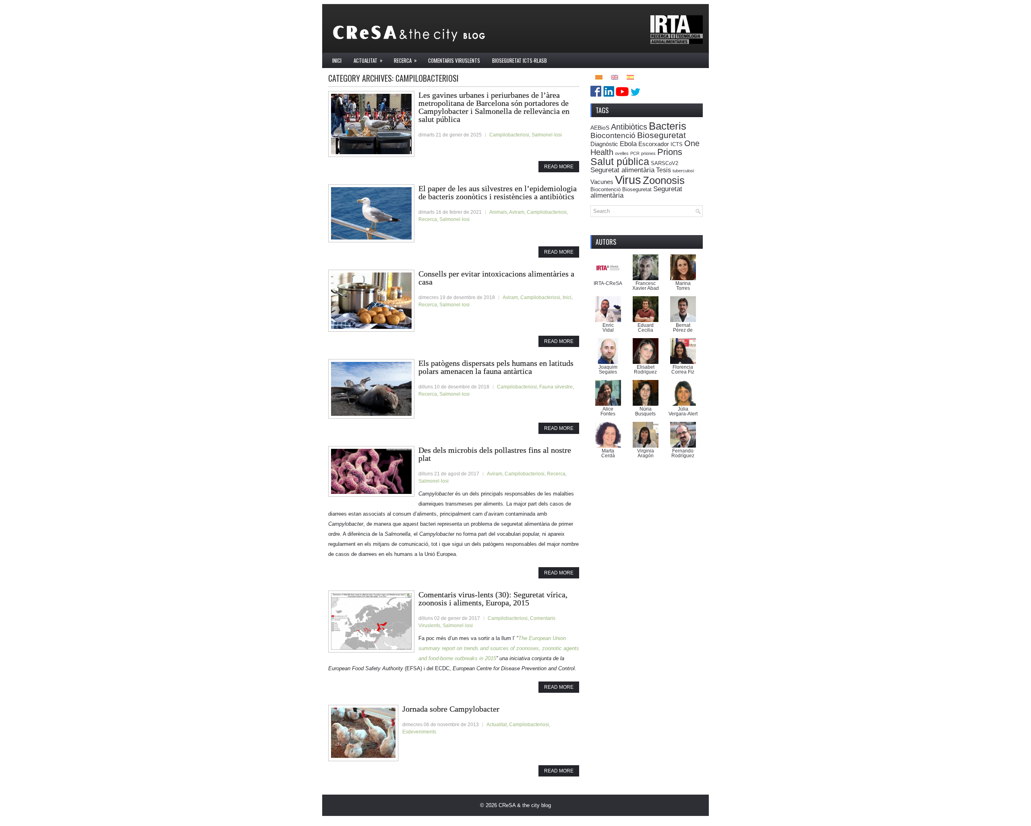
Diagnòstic (604, 143)
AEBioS (599, 127)
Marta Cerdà (608, 453)
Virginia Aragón (645, 453)
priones (648, 153)
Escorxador (653, 143)
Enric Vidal (608, 327)
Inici (337, 60)
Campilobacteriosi (509, 135)
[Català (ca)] (598, 77)
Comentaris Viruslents (454, 60)
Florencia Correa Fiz (682, 369)
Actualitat (368, 60)
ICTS (677, 144)
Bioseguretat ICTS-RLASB (519, 60)
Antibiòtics (629, 126)
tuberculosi (683, 170)
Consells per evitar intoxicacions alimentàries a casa (496, 277)
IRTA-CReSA (608, 283)
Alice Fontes (607, 411)
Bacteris (667, 126)
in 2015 (487, 658)
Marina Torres (683, 286)
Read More (558, 166)
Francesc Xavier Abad (645, 286)
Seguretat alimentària (622, 170)
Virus (628, 179)
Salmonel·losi (547, 135)
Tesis (663, 169)
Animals (498, 212)
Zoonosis (664, 180)
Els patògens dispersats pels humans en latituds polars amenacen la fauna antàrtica (495, 367)
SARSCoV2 (664, 163)
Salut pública (619, 161)
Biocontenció (613, 135)
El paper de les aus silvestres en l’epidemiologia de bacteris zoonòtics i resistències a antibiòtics (497, 192)
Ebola (628, 144)
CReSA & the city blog (525, 805)
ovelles (622, 153)
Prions (669, 152)
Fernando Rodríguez (682, 453)
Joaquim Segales (607, 369)
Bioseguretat (661, 135)
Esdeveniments (419, 732)
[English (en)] (614, 77)
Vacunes (601, 181)
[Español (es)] (630, 77)
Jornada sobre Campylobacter (450, 708)
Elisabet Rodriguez (645, 369)
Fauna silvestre (556, 387)
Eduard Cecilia (646, 327)
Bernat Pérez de (683, 327)
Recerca (405, 60)
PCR (635, 153)
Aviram (516, 212)
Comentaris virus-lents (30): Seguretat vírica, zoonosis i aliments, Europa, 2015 (492, 598)
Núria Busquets (645, 411)
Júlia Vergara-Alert (683, 411)
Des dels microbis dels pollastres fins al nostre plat (494, 454)
